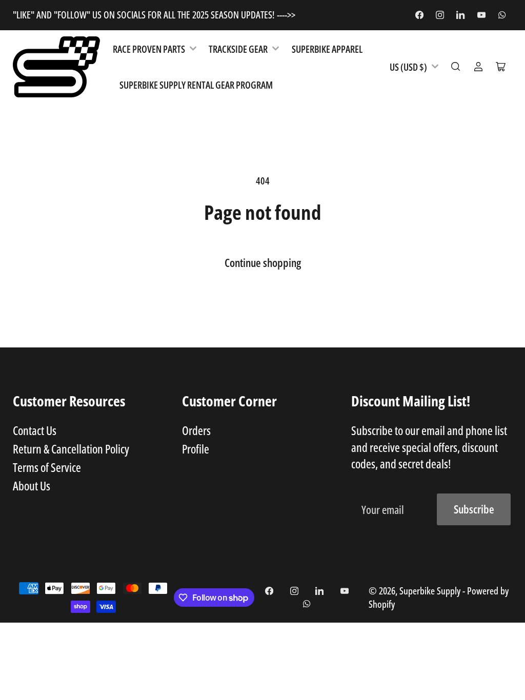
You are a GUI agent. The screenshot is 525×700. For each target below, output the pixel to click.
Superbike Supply (430, 590)
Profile (195, 449)
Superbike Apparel (327, 49)
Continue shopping (263, 262)
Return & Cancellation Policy (71, 449)
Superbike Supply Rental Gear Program (196, 84)
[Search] (456, 66)
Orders (196, 430)
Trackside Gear (238, 49)
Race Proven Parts (149, 49)
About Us (31, 486)
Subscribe (474, 509)
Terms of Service (47, 467)
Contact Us (34, 430)
